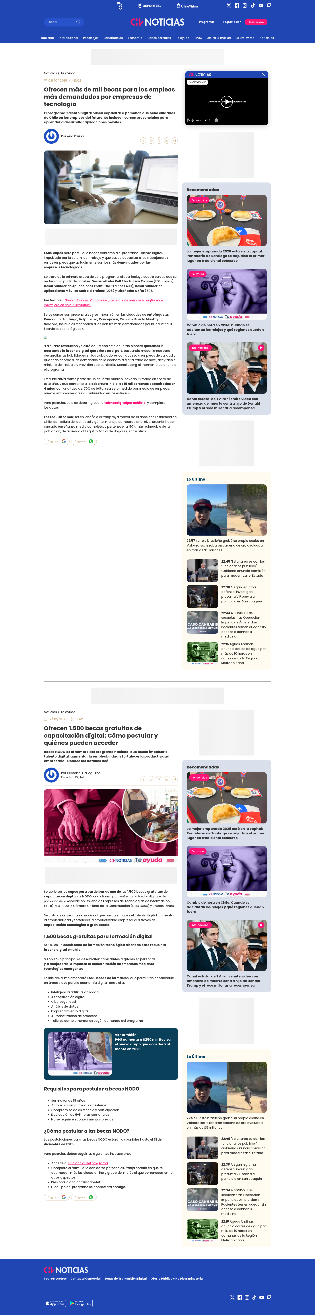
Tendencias (199, 200)
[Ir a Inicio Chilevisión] (187, 5)
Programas (206, 22)
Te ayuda (183, 38)
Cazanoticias (113, 38)
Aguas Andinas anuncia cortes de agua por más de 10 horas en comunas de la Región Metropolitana (243, 653)
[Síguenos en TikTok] (253, 5)
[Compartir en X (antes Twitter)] (159, 140)
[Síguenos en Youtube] (261, 5)
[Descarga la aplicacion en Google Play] (55, 1303)
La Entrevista (245, 38)
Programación (231, 22)
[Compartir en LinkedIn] (167, 140)
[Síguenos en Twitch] (269, 5)
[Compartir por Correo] (175, 140)
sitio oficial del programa (88, 1163)
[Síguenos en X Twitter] (229, 5)
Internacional (68, 38)
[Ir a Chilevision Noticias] (157, 1270)
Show (198, 38)
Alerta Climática (219, 38)
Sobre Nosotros (55, 1278)
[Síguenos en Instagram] (245, 5)
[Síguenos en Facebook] (237, 5)
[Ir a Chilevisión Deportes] (150, 5)
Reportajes (90, 38)
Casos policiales (159, 38)
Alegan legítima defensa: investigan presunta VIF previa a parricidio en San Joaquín (241, 594)
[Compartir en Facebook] (143, 140)
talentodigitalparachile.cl (125, 403)
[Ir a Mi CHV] (119, 5)
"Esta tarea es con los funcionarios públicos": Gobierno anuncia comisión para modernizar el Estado (243, 568)
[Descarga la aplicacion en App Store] (80, 1303)
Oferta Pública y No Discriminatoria (177, 1278)
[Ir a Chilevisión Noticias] (157, 22)
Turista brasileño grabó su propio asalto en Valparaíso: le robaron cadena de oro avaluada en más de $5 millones (225, 545)
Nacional (47, 38)
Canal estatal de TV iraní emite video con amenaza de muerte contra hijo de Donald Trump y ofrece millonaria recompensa (223, 403)
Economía (135, 38)
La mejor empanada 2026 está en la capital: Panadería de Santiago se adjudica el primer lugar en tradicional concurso (226, 256)
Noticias (50, 73)
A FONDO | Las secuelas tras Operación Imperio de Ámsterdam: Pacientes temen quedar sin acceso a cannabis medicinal (243, 625)
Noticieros (267, 38)
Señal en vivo (256, 22)
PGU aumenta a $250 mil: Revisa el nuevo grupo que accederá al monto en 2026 (143, 1044)
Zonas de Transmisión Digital (125, 1278)
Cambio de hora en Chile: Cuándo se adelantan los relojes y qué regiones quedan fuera (225, 329)
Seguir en (54, 441)
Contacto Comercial (86, 1278)
